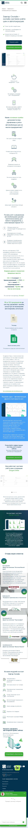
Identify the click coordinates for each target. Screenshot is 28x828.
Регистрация (5, 781)
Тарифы (4, 788)
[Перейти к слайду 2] (13, 492)
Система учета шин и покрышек (9, 10)
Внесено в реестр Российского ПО (10, 772)
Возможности (10, 8)
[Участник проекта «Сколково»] (20, 767)
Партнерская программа (8, 790)
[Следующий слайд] (27, 481)
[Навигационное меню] (25, 2)
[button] (22, 3)
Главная (4, 8)
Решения (4, 786)
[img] (21, 766)
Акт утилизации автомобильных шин (12, 391)
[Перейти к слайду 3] (14, 492)
